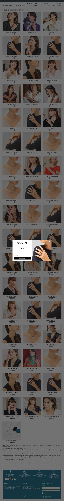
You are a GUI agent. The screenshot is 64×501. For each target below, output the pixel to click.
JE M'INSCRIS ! (22, 258)
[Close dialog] (50, 241)
